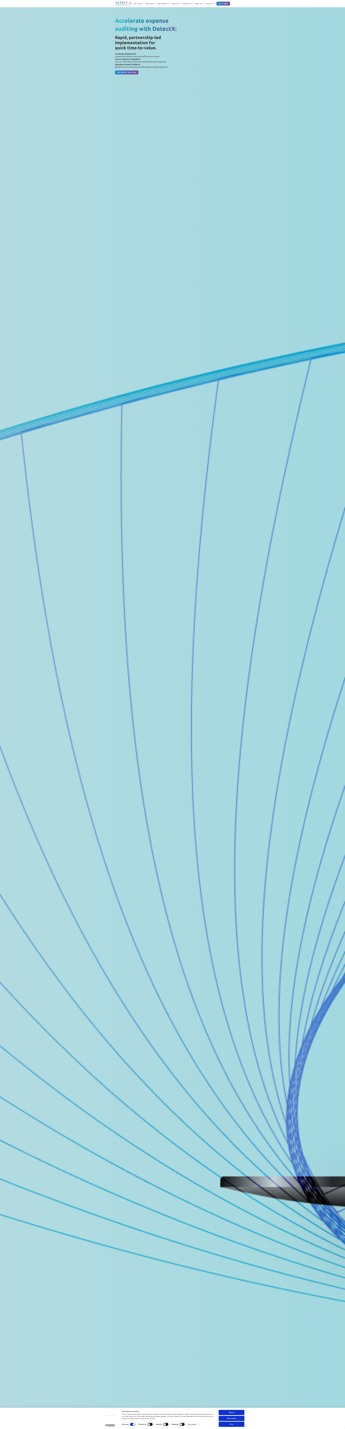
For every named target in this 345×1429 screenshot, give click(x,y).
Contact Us (210, 3)
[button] (138, 3)
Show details (192, 1424)
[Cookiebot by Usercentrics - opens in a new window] (110, 1425)
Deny (231, 1424)
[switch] (150, 1424)
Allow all (231, 1412)
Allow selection (231, 1418)
